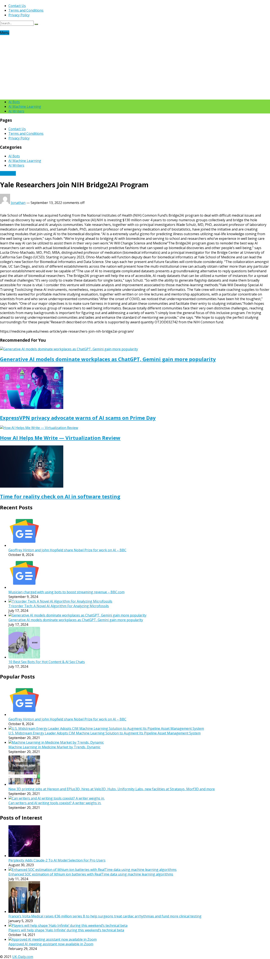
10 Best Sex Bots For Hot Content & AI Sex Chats (46, 662)
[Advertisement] (135, 66)
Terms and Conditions (25, 10)
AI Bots (14, 102)
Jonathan (18, 202)
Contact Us (17, 5)
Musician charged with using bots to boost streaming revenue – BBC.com (66, 592)
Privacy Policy (19, 15)
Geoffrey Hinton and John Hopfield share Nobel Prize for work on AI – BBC (67, 550)
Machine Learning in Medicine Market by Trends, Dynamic (54, 747)
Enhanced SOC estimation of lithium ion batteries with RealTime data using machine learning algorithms (90, 874)
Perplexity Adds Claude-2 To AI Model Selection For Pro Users (56, 860)
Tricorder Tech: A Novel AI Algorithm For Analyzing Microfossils (58, 606)
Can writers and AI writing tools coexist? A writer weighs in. (54, 803)
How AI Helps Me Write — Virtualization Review (60, 437)
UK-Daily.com (22, 956)
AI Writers (16, 111)
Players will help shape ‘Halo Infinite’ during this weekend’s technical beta (66, 930)
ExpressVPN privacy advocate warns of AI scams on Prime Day (78, 417)
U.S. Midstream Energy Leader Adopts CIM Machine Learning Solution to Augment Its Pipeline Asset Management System (104, 733)
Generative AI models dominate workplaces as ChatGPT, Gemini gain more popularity (108, 359)
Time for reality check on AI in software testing (60, 496)
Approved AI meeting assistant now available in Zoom (50, 944)
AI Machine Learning (24, 106)
